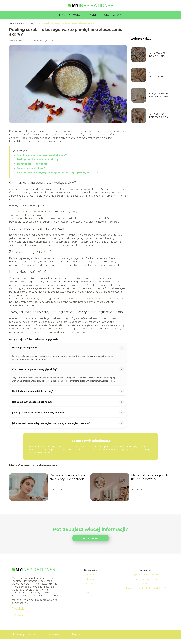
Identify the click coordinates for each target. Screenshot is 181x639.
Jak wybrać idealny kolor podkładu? (145, 588)
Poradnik (91, 15)
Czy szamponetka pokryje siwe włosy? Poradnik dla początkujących (67, 477)
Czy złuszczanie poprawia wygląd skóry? (42, 155)
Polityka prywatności (25, 634)
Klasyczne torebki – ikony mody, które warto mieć (160, 95)
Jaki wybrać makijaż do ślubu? (144, 574)
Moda (77, 15)
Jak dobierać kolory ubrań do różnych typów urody (158, 116)
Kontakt (17, 614)
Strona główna (17, 23)
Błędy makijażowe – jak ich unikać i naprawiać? (149, 477)
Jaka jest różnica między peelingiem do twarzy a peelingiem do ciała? (60, 172)
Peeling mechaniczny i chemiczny (38, 159)
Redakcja (18, 608)
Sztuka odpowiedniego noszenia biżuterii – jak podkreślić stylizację (159, 75)
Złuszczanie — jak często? (32, 163)
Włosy (117, 15)
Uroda (105, 15)
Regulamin (78, 634)
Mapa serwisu (55, 634)
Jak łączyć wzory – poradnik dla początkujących (159, 55)
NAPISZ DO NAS (91, 538)
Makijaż (64, 15)
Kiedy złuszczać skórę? (31, 168)
